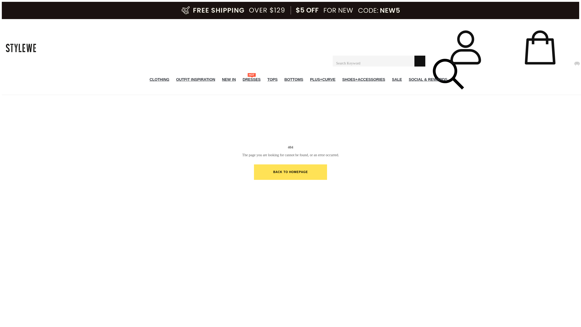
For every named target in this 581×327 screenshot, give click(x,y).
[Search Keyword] (373, 61)
